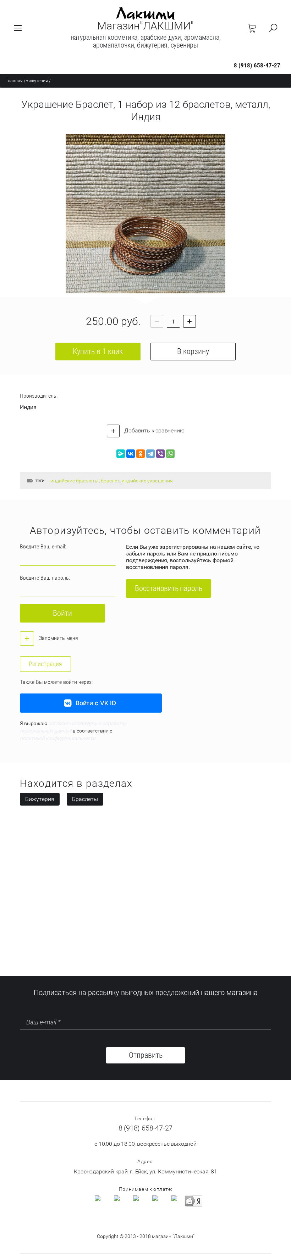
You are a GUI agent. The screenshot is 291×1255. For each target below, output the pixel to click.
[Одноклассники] (140, 453)
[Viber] (160, 453)
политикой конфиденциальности (57, 738)
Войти (62, 613)
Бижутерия (37, 80)
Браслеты (85, 799)
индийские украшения (147, 480)
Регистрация (45, 664)
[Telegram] (150, 453)
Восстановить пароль (168, 588)
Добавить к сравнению (154, 430)
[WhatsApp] (170, 453)
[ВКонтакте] (130, 453)
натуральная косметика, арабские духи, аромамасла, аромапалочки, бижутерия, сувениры (146, 41)
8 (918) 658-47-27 (257, 65)
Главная (14, 80)
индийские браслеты (74, 480)
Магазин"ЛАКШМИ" (145, 26)
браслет (110, 480)
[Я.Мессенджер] (120, 453)
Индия (28, 407)
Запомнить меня (58, 638)
